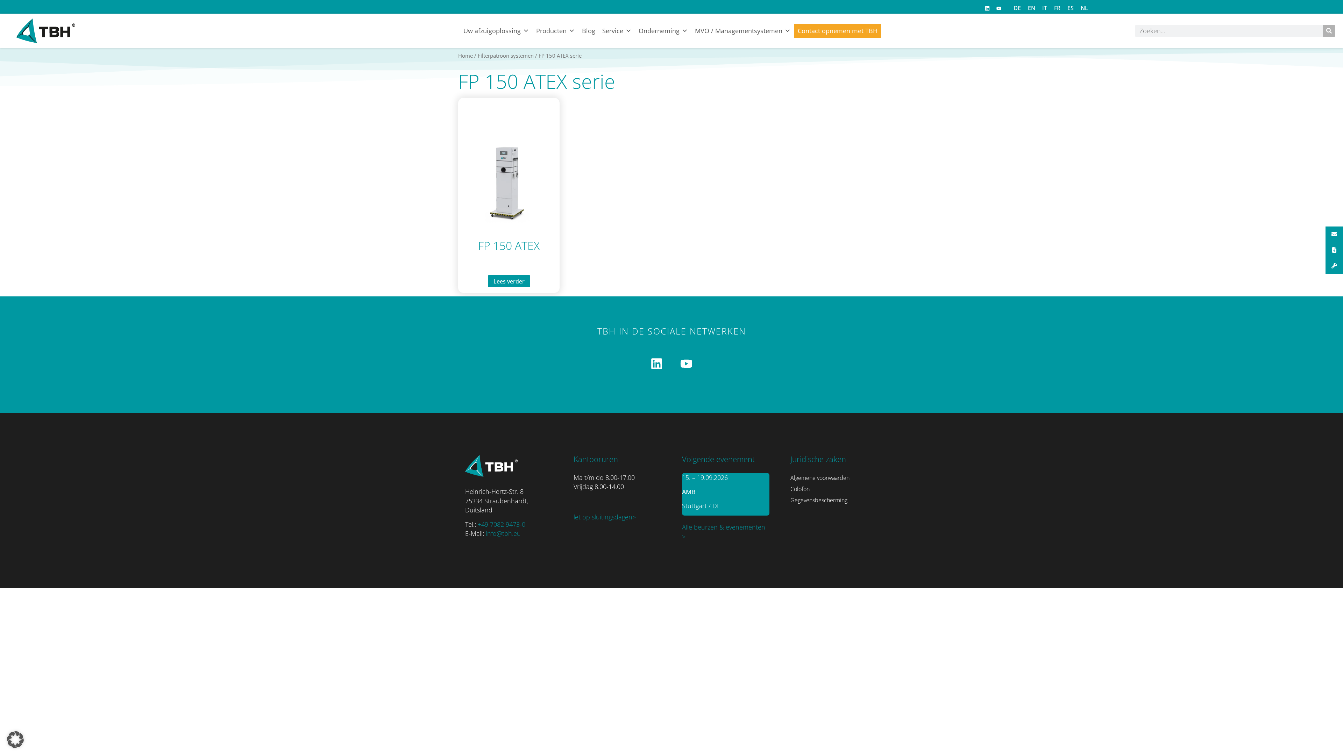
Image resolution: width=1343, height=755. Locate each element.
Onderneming (659, 31)
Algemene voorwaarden (820, 478)
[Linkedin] (987, 8)
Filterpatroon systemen (506, 55)
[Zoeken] (1329, 31)
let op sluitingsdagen (603, 517)
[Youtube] (999, 8)
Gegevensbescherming (818, 500)
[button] (15, 739)
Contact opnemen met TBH (837, 31)
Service (612, 31)
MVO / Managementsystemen (738, 31)
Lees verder (509, 281)
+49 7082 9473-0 (501, 524)
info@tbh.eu (503, 533)
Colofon (800, 489)
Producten (551, 31)
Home (465, 55)
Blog (588, 31)
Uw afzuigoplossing (492, 31)
